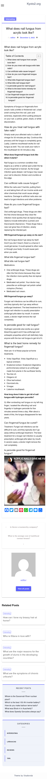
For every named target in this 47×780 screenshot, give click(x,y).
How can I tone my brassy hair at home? (20, 619)
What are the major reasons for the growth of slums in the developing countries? (21, 654)
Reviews (10, 750)
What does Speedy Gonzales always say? (23, 711)
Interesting (10, 19)
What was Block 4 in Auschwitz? (19, 708)
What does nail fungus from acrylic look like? (22, 61)
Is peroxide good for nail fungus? (21, 85)
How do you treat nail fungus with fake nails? (23, 67)
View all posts (23, 588)
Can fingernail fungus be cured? (20, 94)
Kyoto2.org (34, 3)
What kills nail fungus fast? (18, 83)
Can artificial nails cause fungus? (21, 71)
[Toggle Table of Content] (37, 56)
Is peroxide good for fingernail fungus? (21, 99)
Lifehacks (11, 742)
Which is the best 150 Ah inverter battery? (22, 702)
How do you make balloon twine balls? (21, 705)
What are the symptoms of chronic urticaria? (20, 675)
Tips (8, 758)
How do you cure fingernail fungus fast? (22, 75)
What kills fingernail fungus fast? (21, 80)
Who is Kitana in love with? (17, 635)
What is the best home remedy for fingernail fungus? (21, 90)
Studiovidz (28, 776)
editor (12, 37)
